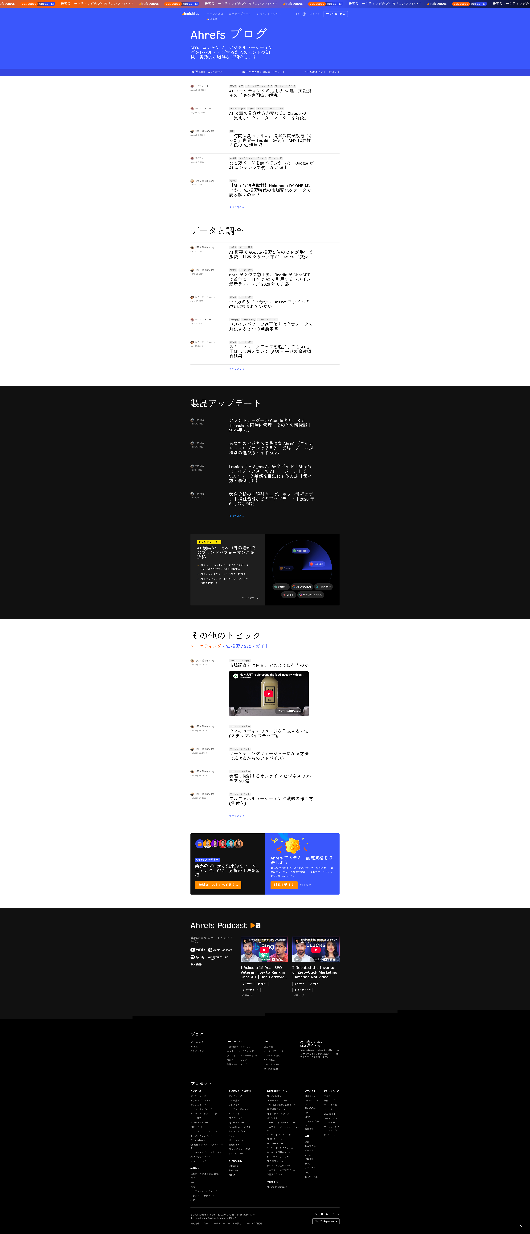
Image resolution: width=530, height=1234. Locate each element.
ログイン (314, 14)
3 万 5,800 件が (322, 72)
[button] (297, 14)
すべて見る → (237, 207)
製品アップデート (240, 14)
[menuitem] (271, 14)
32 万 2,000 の (263, 72)
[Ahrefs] (187, 13)
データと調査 (215, 14)
